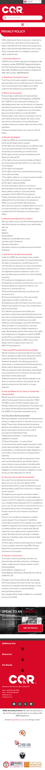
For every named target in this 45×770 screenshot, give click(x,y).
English (29, 1)
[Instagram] (19, 704)
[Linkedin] (31, 704)
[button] (22, 24)
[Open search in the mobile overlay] (22, 17)
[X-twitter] (25, 704)
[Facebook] (14, 704)
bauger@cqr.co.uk (17, 720)
